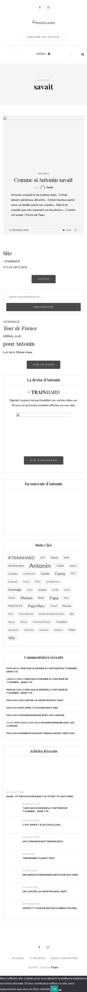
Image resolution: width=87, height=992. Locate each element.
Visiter (43, 279)
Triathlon (61, 622)
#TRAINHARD (21, 557)
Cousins (13, 573)
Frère (26, 581)
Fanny (60, 573)
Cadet (60, 565)
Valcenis (43, 629)
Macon (11, 597)
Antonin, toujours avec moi (38, 707)
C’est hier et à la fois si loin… (42, 824)
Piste (10, 613)
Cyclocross (29, 573)
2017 (42, 557)
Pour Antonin (26, 613)
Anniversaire (16, 565)
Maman (27, 598)
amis (66, 557)
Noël (41, 597)
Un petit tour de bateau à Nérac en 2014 (49, 908)
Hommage (14, 589)
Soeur (11, 621)
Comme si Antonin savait (43, 179)
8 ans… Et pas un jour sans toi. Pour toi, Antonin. (39, 796)
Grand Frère (52, 581)
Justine (42, 589)
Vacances (13, 629)
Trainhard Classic (41, 622)
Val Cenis (29, 630)
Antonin (40, 566)
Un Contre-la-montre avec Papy (41, 700)
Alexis (54, 557)
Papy (66, 597)
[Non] (60, 990)
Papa (49, 187)
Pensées (43, 173)
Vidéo (71, 629)
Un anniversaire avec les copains (41, 715)
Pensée (67, 605)
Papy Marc (36, 606)
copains (73, 565)
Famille (45, 573)
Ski (71, 614)
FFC (73, 573)
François (13, 581)
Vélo (11, 638)
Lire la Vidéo (43, 364)
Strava (23, 621)
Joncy (29, 589)
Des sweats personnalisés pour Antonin (50, 874)
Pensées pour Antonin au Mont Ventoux (46, 733)
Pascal (54, 605)
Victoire (58, 629)
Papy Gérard (15, 605)
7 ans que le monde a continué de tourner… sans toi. (44, 809)
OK (54, 989)
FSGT (37, 581)
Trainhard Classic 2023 (38, 858)
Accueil (18, 958)
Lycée (67, 589)
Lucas (55, 589)
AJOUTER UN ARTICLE (43, 37)
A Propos (37, 958)
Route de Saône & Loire (51, 613)
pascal (11, 689)
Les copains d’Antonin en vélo (42, 841)
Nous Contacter (64, 958)
